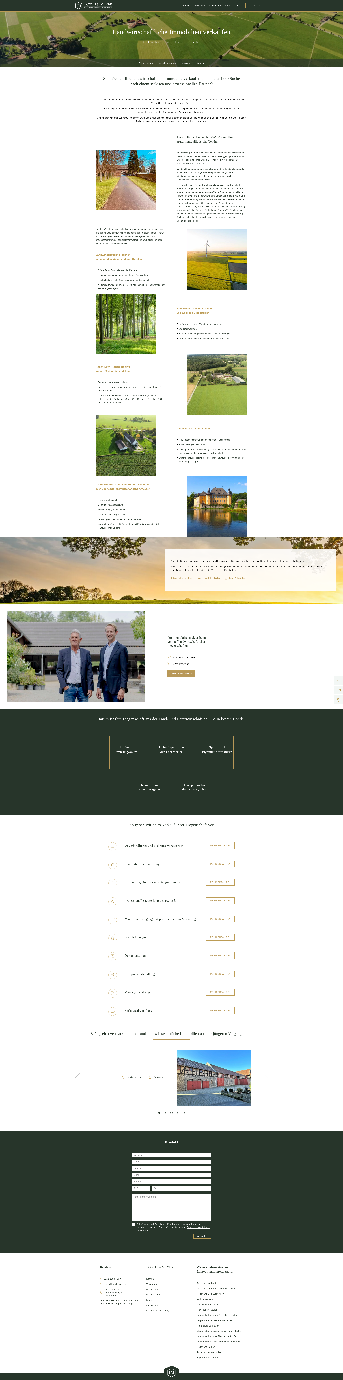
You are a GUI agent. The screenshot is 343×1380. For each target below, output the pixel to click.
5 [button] (173, 1113)
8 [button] (184, 1113)
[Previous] (77, 1077)
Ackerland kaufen (206, 1347)
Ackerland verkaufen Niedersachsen (216, 1288)
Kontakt (257, 5)
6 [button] (177, 1113)
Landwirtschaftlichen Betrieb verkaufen (217, 1315)
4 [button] (170, 1113)
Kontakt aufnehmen (181, 674)
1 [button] (159, 1113)
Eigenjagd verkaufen (208, 1358)
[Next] (265, 1077)
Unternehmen (232, 5)
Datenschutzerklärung (198, 1227)
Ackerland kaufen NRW (209, 1352)
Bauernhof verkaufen (208, 1304)
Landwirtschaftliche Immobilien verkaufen (218, 1342)
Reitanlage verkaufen (208, 1326)
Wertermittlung (146, 63)
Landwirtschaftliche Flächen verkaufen (217, 1336)
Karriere (150, 1300)
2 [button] (163, 1113)
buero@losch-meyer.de (184, 657)
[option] (171, 1078)
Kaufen (187, 5)
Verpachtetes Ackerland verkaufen (215, 1320)
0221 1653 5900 (181, 664)
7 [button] (180, 1113)
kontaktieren (200, 121)
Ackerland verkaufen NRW (211, 1294)
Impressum (152, 1305)
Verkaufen (200, 5)
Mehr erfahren (220, 845)
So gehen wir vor (167, 63)
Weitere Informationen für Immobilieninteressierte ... (215, 1269)
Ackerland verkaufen (207, 1283)
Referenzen (215, 5)
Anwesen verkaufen (207, 1310)
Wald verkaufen (205, 1299)
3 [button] (166, 1113)
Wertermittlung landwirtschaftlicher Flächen (219, 1331)
